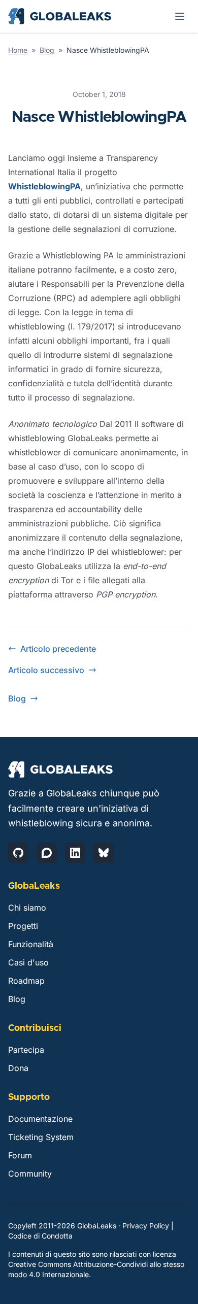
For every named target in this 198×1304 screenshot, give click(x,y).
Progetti (23, 926)
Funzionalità (30, 944)
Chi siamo (27, 907)
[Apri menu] (180, 16)
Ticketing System (41, 1137)
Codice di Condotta (40, 1235)
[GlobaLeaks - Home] (59, 16)
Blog (47, 50)
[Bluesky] (103, 853)
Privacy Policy (145, 1225)
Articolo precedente (58, 649)
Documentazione (40, 1119)
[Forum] (47, 853)
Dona (18, 1068)
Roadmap (26, 981)
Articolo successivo (46, 670)
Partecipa (26, 1050)
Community (30, 1173)
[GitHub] (18, 853)
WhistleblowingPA (44, 186)
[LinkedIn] (75, 853)
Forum (20, 1155)
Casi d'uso (28, 962)
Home (17, 50)
